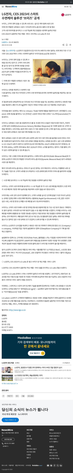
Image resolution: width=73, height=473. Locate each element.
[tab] (37, 430)
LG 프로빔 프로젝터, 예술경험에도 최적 (28, 375)
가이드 (29, 446)
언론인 (51, 447)
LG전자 (5, 42)
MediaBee (35, 465)
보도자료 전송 (53, 456)
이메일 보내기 (7, 330)
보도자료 (30, 430)
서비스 (51, 430)
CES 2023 (30, 396)
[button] (63, 45)
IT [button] (3, 396)
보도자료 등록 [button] (8, 439)
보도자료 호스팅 (54, 458)
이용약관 (11, 465)
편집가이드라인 (19, 465)
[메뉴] (2, 6)
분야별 (29, 436)
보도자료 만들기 (32, 449)
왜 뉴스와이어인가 (55, 433)
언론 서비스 (53, 450)
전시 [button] (17, 396)
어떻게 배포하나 (54, 436)
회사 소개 (4, 465)
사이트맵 (28, 465)
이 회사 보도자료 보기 (10, 384)
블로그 (29, 458)
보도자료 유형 (31, 452)
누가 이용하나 (53, 442)
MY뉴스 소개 (53, 453)
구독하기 (67, 363)
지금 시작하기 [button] (9, 420)
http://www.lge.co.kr (17, 310)
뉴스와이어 (11, 51)
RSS (18, 363)
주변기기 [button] (10, 396)
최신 (28, 433)
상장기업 (29, 439)
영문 (28, 442)
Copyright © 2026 (7, 469)
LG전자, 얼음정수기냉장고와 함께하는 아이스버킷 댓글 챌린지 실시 (38, 367)
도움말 (29, 455)
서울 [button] (23, 396)
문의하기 (5, 446)
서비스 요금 (53, 439)
